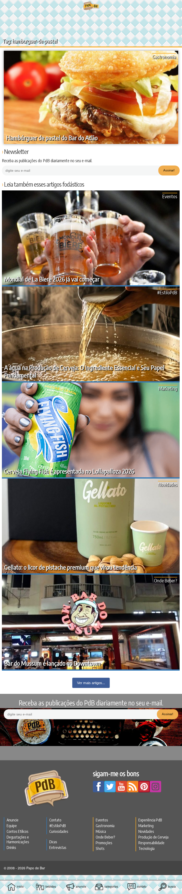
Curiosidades (58, 831)
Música (101, 831)
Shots (100, 848)
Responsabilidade (151, 842)
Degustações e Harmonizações (18, 839)
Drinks (11, 847)
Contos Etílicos (17, 831)
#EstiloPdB (167, 292)
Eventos (169, 196)
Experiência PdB (150, 820)
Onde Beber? (165, 580)
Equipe (12, 825)
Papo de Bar (91, 6)
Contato (55, 820)
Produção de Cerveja (153, 837)
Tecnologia (146, 848)
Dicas (53, 841)
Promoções (104, 842)
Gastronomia (164, 57)
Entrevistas (57, 847)
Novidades (167, 484)
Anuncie (12, 820)
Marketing (168, 388)
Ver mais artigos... (91, 683)
